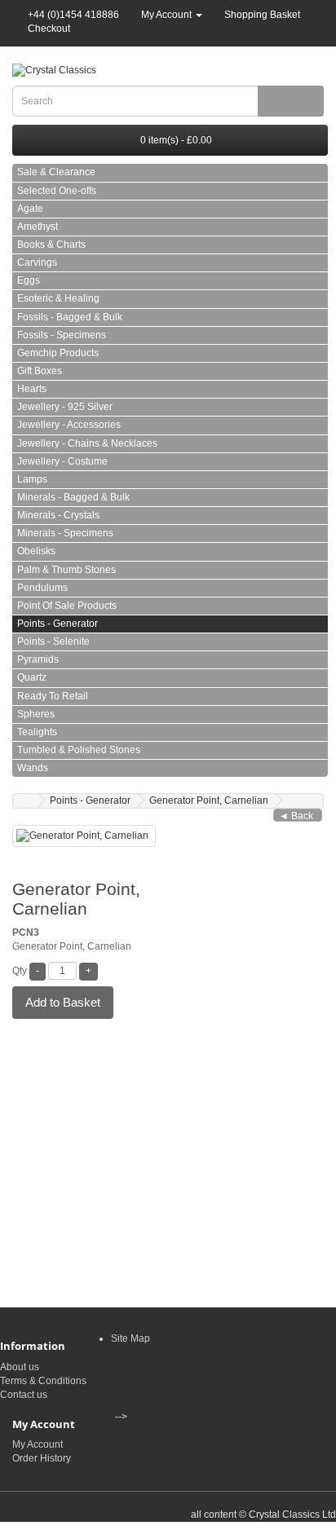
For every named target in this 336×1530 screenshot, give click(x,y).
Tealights (37, 732)
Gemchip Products (58, 353)
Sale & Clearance (56, 172)
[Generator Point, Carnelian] (84, 836)
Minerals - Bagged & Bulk (73, 497)
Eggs (28, 280)
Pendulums (42, 587)
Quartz (31, 677)
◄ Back (296, 816)
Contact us (23, 1394)
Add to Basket (62, 1002)
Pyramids (38, 659)
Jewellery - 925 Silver (65, 406)
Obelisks (36, 551)
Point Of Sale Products (67, 605)
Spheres (36, 714)
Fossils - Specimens (61, 335)
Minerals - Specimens (65, 533)
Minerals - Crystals (58, 515)
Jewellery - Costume (62, 461)
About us (19, 1367)
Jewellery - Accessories (69, 424)
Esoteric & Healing (58, 298)
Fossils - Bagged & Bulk (69, 317)
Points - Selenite (53, 641)
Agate (30, 208)
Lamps (32, 479)
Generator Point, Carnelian (208, 800)
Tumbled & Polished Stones (78, 750)
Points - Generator (57, 623)
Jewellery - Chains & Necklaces (87, 443)
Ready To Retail (52, 696)
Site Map (130, 1338)
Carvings (37, 262)
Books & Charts (51, 244)
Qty (19, 971)
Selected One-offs (56, 190)
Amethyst (37, 226)
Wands (32, 768)
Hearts (31, 389)
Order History (41, 1458)
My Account (37, 1444)
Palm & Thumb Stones (66, 569)
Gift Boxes (39, 371)
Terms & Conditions (43, 1381)
